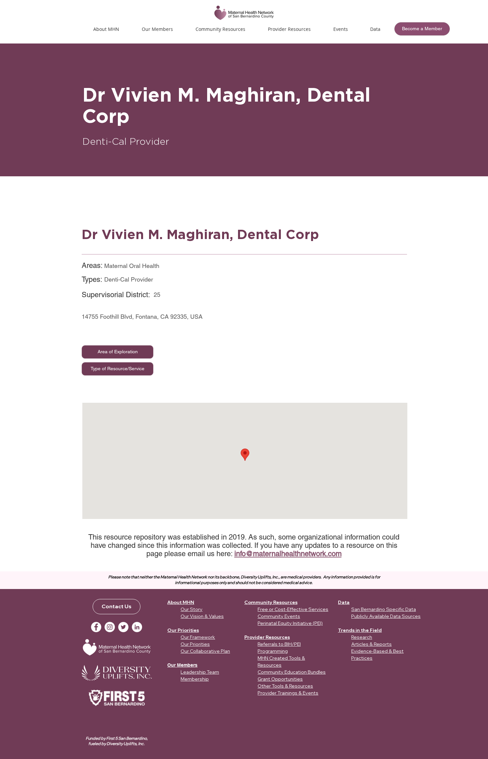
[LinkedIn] (137, 627)
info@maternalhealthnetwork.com (288, 553)
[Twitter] (123, 627)
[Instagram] (110, 627)
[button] (340, 29)
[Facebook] (96, 627)
